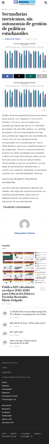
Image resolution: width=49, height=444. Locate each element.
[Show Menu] (3, 2)
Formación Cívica (10, 396)
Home (4, 9)
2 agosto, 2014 (31, 39)
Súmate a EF (8, 422)
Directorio (6, 405)
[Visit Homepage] (24, 2)
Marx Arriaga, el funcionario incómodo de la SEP (23, 341)
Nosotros (6, 409)
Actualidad (13, 9)
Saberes (6, 392)
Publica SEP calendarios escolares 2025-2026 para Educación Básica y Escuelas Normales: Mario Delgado (18, 294)
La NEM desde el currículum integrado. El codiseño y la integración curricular (28, 312)
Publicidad (7, 416)
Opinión (5, 386)
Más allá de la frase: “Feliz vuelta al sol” (28, 323)
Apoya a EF (7, 419)
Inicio (4, 382)
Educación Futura (12, 39)
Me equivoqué (16, 332)
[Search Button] (45, 2)
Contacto (6, 412)
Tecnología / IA (9, 399)
